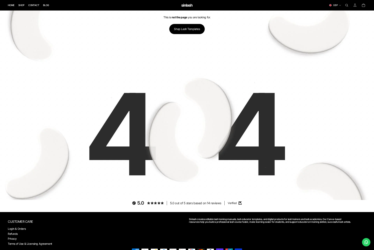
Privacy (12, 238)
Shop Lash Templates (187, 29)
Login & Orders (17, 228)
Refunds (13, 233)
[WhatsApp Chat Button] (366, 242)
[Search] (346, 5)
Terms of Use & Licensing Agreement (30, 243)
